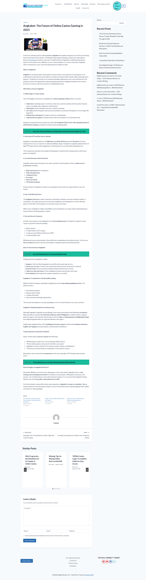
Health (78, 8)
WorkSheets (68, 4)
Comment (27, 508)
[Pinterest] (103, 561)
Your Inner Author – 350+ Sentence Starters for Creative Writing (109, 78)
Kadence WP (89, 575)
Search (99, 20)
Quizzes (76, 4)
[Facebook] (110, 561)
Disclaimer (73, 566)
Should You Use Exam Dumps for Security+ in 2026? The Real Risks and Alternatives (111, 46)
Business (92, 4)
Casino (25, 22)
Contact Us (85, 8)
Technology (84, 4)
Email (49, 531)
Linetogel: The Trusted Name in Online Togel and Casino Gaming (38, 435)
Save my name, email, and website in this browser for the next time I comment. (47, 535)
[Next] (87, 470)
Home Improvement (103, 4)
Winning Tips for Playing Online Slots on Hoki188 (55, 458)
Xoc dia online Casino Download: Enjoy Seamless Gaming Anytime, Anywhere (32, 400)
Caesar (26, 33)
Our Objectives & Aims (73, 558)
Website (72, 531)
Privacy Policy (73, 563)
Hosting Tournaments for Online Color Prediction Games (73, 435)
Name (26, 531)
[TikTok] (114, 561)
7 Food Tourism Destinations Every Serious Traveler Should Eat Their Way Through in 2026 (111, 36)
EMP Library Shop (117, 6)
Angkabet (32, 60)
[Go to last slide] (25, 470)
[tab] (52, 488)
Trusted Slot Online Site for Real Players (112, 60)
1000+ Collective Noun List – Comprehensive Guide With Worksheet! (111, 107)
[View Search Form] (123, 6)
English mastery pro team (105, 76)
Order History (26, 561)
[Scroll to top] (4, 572)
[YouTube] (107, 561)
